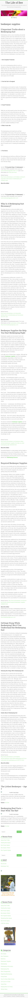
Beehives (3, 959)
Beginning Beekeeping (6, 974)
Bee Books (3, 863)
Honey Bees (4, 976)
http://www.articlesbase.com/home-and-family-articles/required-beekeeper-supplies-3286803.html (14, 602)
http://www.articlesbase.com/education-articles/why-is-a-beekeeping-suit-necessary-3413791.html (12, 315)
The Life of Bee (14, 2)
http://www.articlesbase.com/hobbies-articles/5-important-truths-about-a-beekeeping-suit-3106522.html (13, 178)
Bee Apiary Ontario (5, 847)
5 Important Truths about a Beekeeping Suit (13, 30)
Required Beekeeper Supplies (14, 463)
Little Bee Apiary (5, 923)
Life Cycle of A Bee (5, 981)
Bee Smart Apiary (5, 920)
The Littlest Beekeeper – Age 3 (14, 787)
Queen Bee (3, 984)
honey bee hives (12, 172)
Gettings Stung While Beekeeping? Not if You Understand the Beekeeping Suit (13, 626)
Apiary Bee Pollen (5, 840)
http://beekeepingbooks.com (8, 617)
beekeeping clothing (15, 323)
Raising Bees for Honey (7, 986)
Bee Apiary (3, 953)
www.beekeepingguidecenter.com (9, 170)
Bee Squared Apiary (6, 850)
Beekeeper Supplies (6, 961)
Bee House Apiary (5, 845)
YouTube (7, 802)
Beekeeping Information (7, 966)
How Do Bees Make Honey (7, 979)
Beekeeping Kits (5, 969)
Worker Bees (4, 989)
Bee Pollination (4, 956)
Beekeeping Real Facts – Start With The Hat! (12, 809)
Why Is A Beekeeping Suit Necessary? (12, 204)
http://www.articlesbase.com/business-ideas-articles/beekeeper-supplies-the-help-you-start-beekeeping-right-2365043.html (12, 443)
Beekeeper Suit (5, 866)
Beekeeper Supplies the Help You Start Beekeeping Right (13, 331)
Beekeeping (4, 964)
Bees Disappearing (5, 971)
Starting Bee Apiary (5, 842)
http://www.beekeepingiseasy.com (9, 324)
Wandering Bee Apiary (6, 918)
